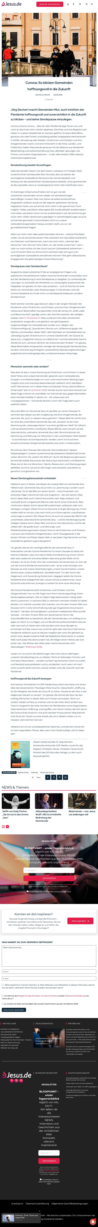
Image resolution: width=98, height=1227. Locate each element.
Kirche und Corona (47, 772)
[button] (67, 4)
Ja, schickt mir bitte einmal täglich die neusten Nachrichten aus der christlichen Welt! (40, 1003)
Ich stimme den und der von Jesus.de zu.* (45, 997)
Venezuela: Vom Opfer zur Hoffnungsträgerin (81, 1087)
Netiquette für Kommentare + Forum (16, 1040)
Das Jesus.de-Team (9, 1034)
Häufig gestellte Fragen (10, 1037)
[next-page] (7, 826)
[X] (86, 4)
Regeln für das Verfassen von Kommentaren (38, 995)
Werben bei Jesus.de (9, 1048)
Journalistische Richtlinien (12, 1032)
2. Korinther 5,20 (37, 390)
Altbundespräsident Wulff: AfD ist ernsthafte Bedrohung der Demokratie (48, 816)
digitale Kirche (42, 95)
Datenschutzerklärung (75, 995)
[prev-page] (3, 826)
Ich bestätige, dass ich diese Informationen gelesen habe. (49, 892)
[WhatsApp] (65, 777)
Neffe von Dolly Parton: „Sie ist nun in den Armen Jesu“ (15, 814)
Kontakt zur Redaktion (10, 1029)
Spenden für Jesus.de (10, 1045)
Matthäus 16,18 (33, 647)
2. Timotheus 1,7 (32, 318)
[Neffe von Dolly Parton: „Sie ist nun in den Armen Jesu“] (16, 801)
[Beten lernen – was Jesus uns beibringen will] (82, 801)
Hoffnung (34, 772)
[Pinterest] (59, 777)
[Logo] (16, 1074)
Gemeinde (58, 95)
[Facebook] (73, 4)
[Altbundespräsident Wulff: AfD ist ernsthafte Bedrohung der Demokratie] (49, 801)
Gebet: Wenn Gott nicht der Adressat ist (79, 1083)
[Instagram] (80, 4)
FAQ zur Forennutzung (10, 1042)
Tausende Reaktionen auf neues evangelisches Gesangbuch (77, 1091)
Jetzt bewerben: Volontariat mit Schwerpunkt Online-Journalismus (48, 1041)
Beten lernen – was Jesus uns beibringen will (82, 813)
